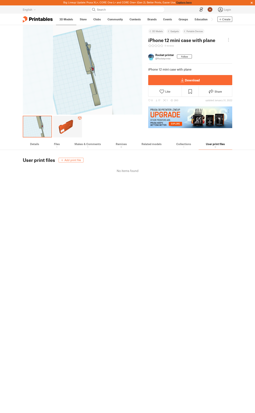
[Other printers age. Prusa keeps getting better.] (190, 117)
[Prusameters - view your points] (210, 9)
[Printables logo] (38, 19)
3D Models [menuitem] (66, 19)
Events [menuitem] (167, 19)
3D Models (157, 31)
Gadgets (174, 31)
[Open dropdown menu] (228, 40)
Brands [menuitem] (152, 19)
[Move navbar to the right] (211, 19)
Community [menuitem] (115, 19)
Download (192, 80)
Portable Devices (194, 31)
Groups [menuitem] (183, 19)
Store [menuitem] (83, 19)
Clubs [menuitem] (97, 19)
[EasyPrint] (201, 9)
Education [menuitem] (201, 19)
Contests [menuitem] (135, 19)
